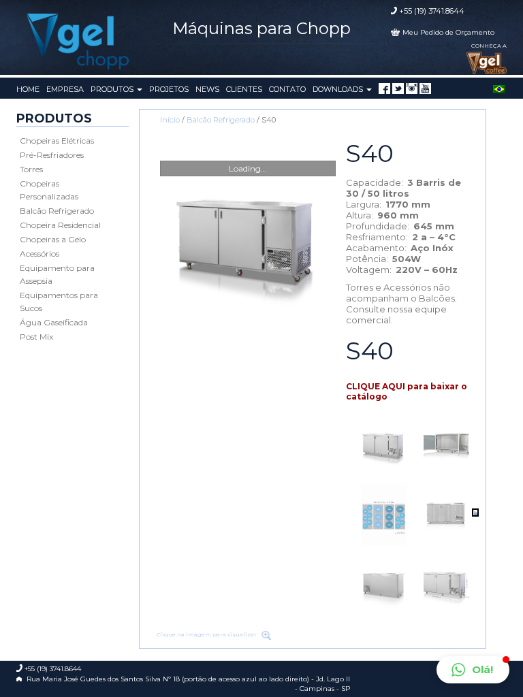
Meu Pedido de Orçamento (448, 32)
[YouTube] (425, 88)
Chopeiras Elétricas (57, 140)
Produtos (113, 89)
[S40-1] (248, 240)
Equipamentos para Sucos (59, 301)
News (207, 89)
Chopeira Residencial (60, 225)
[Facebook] (384, 88)
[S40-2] (446, 515)
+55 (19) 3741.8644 (431, 11)
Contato (287, 89)
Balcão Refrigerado (57, 211)
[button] (473, 669)
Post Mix (36, 336)
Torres (31, 169)
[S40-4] (383, 584)
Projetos (169, 89)
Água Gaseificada (54, 322)
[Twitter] (398, 88)
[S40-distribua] (383, 515)
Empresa (65, 89)
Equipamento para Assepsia (57, 274)
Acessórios (39, 253)
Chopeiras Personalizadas (49, 189)
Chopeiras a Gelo (53, 239)
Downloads (339, 89)
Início (170, 120)
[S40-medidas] (446, 584)
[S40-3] (446, 445)
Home (27, 89)
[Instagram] (411, 88)
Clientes (244, 89)
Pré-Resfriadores (52, 155)
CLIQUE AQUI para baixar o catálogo (406, 391)
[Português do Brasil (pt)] (499, 88)
